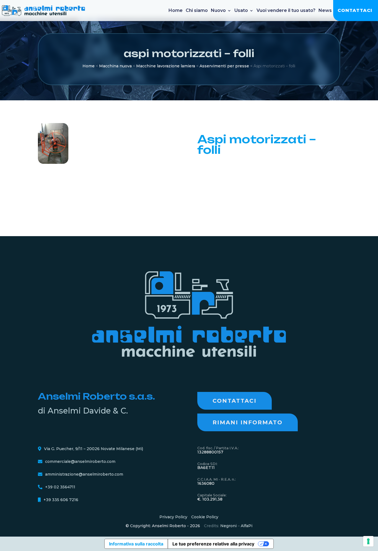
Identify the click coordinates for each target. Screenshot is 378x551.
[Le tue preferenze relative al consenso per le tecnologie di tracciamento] (368, 541)
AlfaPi (246, 525)
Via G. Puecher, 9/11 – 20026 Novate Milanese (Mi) (93, 448)
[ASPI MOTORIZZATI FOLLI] (53, 162)
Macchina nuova (115, 65)
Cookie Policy (204, 516)
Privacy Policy (173, 516)
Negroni (228, 525)
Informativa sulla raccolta (136, 544)
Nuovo (218, 10)
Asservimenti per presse (224, 65)
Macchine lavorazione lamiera (165, 65)
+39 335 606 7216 (60, 500)
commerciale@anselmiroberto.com (80, 461)
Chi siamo (197, 10)
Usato (241, 10)
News (325, 10)
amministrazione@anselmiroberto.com (84, 474)
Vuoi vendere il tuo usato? (286, 10)
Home (176, 10)
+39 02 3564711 (60, 487)
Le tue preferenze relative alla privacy (213, 544)
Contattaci (355, 10)
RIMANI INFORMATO (248, 422)
